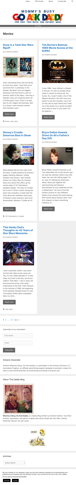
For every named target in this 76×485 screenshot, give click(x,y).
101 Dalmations (11, 216)
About (51, 1)
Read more (9, 114)
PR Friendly (39, 1)
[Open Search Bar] (72, 1)
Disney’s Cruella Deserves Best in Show (17, 134)
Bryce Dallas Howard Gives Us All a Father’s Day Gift (55, 135)
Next (17, 320)
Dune (7, 121)
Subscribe (9, 350)
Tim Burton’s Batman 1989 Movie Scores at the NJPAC (57, 47)
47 (11, 320)
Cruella (21, 216)
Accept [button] (15, 480)
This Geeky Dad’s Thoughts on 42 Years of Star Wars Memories (18, 230)
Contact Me (62, 1)
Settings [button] (6, 480)
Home (28, 1)
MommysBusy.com (38, 6)
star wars (14, 121)
